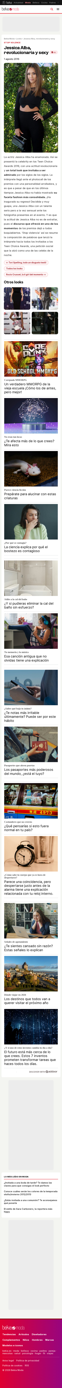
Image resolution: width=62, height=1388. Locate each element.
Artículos (24, 1334)
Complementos (11, 1339)
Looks (19, 39)
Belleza (36, 2)
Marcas (49, 1339)
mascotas (7, 1353)
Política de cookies (12, 1365)
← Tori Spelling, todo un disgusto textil (26, 262)
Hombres (37, 1339)
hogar (38, 1353)
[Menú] (58, 9)
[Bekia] (7, 2)
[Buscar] (52, 9)
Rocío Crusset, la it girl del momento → (26, 274)
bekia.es (6, 1351)
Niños (26, 1339)
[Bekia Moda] (10, 9)
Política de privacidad (27, 1360)
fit (44, 1353)
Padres (52, 2)
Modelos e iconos (12, 1345)
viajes (50, 1353)
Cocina (44, 2)
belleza (25, 1351)
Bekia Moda (9, 39)
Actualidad (18, 2)
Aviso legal (8, 1360)
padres (43, 1351)
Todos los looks (14, 268)
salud (17, 1353)
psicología (27, 1353)
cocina (34, 1351)
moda (16, 1351)
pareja (52, 1351)
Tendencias (9, 1334)
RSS (27, 1365)
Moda (28, 2)
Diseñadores (39, 1334)
